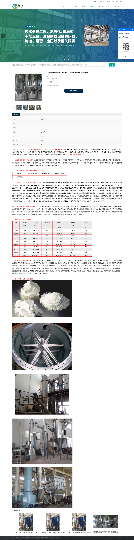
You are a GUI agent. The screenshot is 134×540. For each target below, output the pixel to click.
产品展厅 (92, 6)
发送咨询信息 (74, 90)
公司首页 (66, 6)
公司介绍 (74, 6)
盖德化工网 (52, 538)
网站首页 (27, 65)
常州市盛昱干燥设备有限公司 (33, 538)
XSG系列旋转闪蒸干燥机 (45, 65)
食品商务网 (58, 538)
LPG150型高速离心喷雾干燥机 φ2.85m (26, 532)
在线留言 (117, 6)
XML (42, 538)
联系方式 (109, 6)
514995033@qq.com (116, 1)
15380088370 (100, 1)
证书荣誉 (100, 6)
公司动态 (83, 6)
